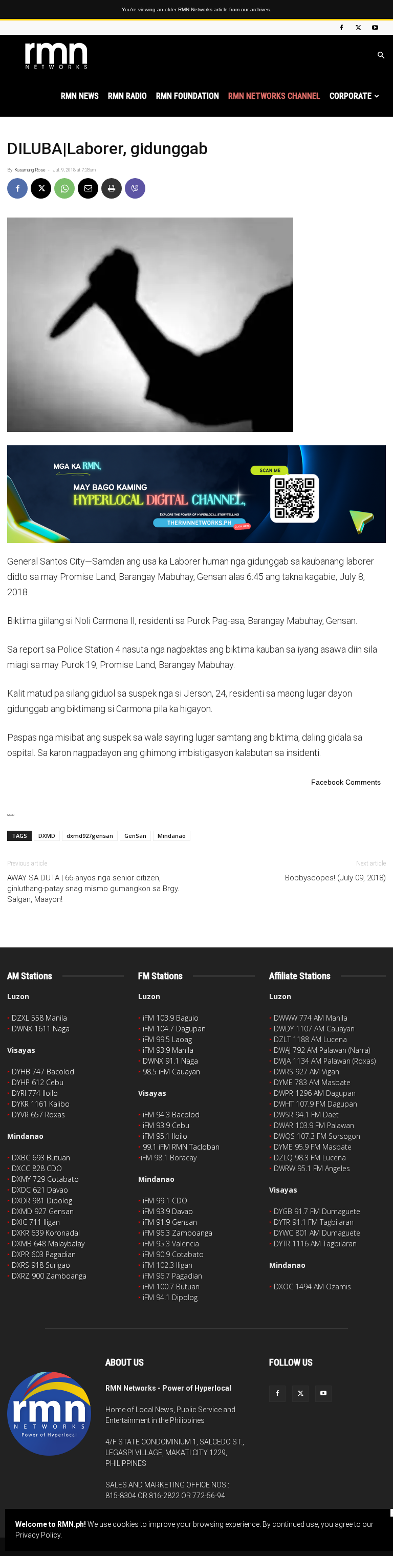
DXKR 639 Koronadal (46, 1233)
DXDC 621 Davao (40, 1190)
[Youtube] (375, 27)
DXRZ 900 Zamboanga (49, 1276)
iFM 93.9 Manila (168, 1050)
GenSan (135, 835)
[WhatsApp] (64, 188)
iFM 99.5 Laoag (167, 1039)
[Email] (88, 188)
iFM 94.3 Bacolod (171, 1114)
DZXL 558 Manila (39, 1018)
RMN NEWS (80, 96)
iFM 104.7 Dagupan (174, 1028)
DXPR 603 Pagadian (44, 1254)
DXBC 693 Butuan (41, 1157)
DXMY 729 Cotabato (45, 1179)
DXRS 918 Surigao (41, 1265)
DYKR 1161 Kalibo (41, 1104)
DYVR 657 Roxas (38, 1114)
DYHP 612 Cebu (37, 1082)
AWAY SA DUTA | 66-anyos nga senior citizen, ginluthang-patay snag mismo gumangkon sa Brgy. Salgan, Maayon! (93, 888)
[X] (358, 27)
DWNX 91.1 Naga (170, 1061)
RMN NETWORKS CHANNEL (274, 96)
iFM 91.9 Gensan (170, 1222)
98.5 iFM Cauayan (171, 1071)
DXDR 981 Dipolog (42, 1200)
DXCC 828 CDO (37, 1168)
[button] (380, 55)
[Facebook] (341, 27)
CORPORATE (351, 96)
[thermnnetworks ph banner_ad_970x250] (196, 494)
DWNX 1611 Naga (41, 1028)
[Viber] (135, 188)
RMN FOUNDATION (187, 96)
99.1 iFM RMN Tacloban (181, 1147)
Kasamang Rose (30, 169)
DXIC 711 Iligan (36, 1222)
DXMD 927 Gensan (43, 1211)
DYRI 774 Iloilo (35, 1093)
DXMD (46, 835)
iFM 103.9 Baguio (171, 1018)
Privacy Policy (37, 1535)
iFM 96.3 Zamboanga (177, 1233)
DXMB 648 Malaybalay (48, 1243)
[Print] (111, 188)
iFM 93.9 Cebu (166, 1125)
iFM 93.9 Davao (168, 1211)
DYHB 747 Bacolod (43, 1071)
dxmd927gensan (90, 835)
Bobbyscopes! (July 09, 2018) (335, 877)
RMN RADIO (127, 96)
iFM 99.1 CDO (165, 1200)
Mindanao (172, 835)
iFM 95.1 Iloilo (165, 1136)
